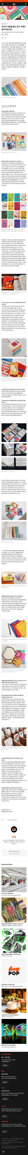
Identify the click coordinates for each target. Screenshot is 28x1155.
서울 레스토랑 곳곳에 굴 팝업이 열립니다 (10, 1015)
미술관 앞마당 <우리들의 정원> (8, 984)
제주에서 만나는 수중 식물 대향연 (9, 1045)
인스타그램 (10, 819)
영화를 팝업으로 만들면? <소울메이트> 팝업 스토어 (12, 924)
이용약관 (20, 1142)
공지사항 (16, 1142)
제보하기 (5, 1082)
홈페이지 (15, 819)
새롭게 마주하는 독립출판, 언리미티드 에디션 (11, 954)
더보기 (4, 1116)
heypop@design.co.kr (9, 1142)
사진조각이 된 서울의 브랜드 (7, 893)
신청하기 (5, 1099)
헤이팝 (14, 837)
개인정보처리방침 (5, 1143)
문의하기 (5, 1065)
